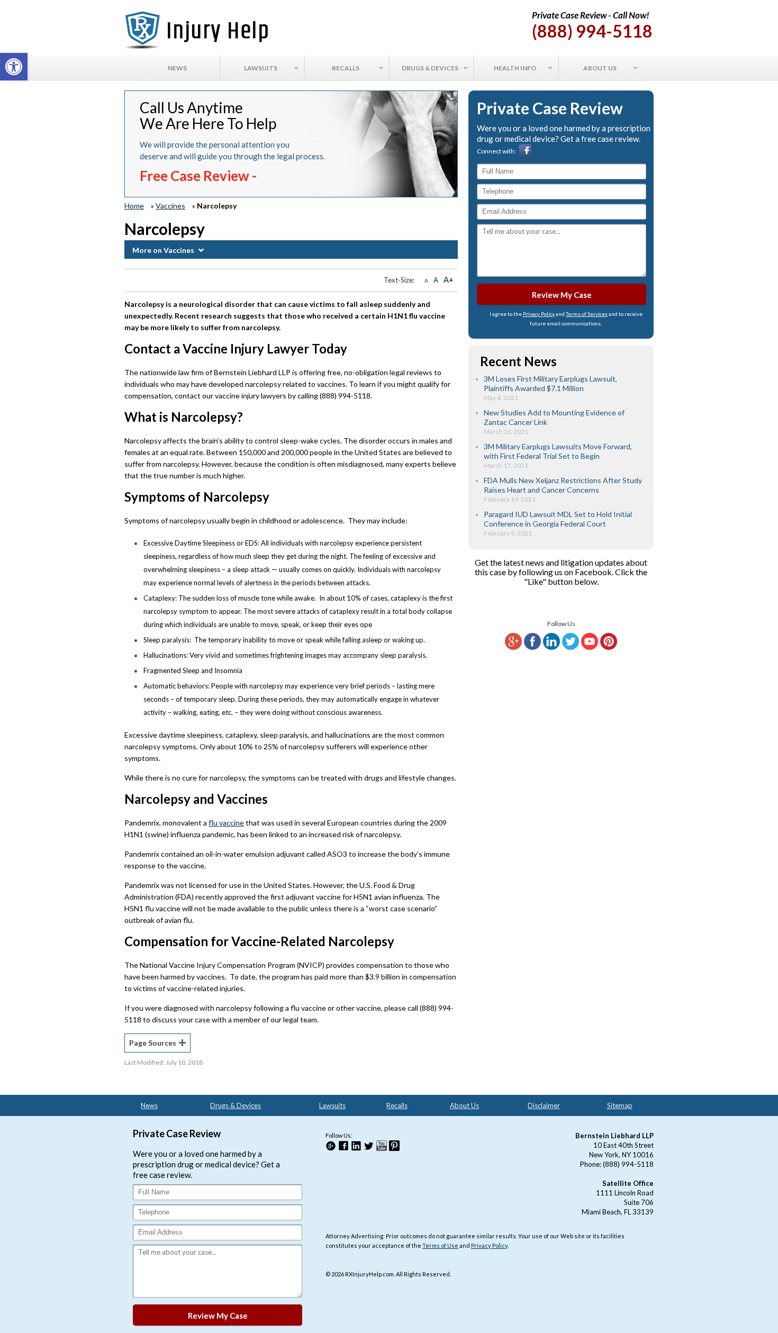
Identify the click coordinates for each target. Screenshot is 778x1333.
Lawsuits (332, 1105)
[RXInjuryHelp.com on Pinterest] (608, 647)
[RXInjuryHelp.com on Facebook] (532, 647)
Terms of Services (587, 314)
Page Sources (152, 1042)
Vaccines (170, 205)
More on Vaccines (163, 250)
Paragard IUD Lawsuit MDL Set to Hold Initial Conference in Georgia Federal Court (558, 519)
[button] (14, 66)
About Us (464, 1105)
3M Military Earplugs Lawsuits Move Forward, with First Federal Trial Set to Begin (558, 451)
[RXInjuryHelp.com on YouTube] (589, 647)
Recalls (397, 1105)
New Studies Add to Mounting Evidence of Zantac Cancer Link (554, 417)
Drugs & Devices (235, 1105)
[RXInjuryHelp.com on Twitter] (570, 647)
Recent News (518, 361)
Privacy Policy (539, 314)
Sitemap (619, 1105)
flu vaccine (226, 822)
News (149, 1105)
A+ (449, 279)
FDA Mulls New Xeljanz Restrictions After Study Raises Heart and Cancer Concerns (563, 485)
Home (134, 205)
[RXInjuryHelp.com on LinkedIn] (551, 647)
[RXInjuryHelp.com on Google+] (513, 647)
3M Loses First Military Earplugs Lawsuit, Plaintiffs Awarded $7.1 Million (550, 383)
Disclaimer (544, 1105)
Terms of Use (440, 1245)
